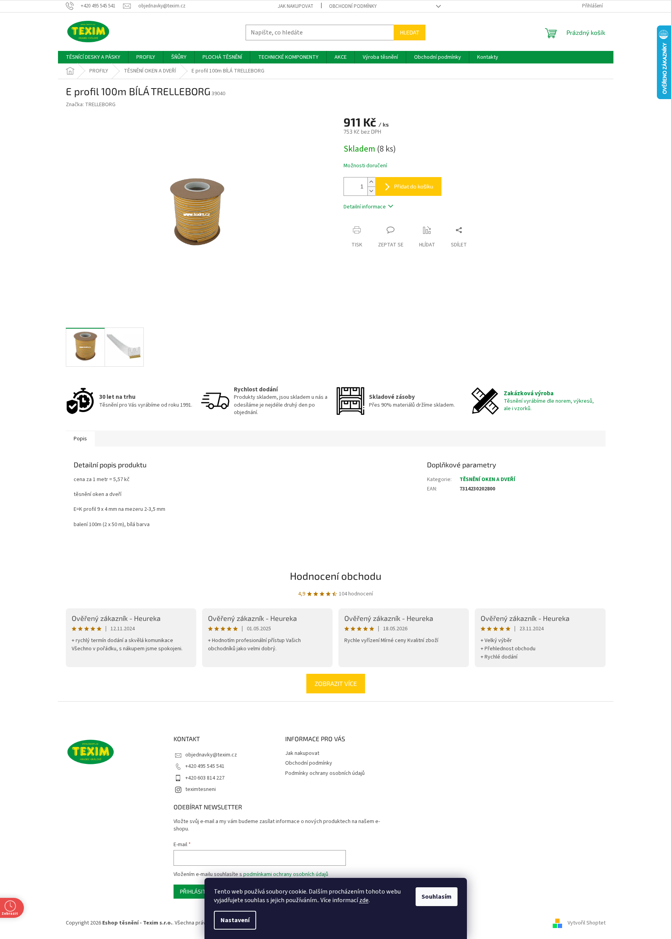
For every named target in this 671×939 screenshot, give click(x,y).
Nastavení (235, 920)
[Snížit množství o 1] (371, 190)
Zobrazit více (336, 683)
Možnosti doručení (365, 166)
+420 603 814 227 (204, 778)
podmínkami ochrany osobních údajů (285, 874)
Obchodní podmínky (353, 6)
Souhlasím (436, 896)
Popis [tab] (80, 439)
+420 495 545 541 (204, 766)
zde (364, 900)
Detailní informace (365, 207)
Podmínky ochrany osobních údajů (325, 773)
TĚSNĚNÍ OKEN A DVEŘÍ (487, 479)
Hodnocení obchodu (336, 576)
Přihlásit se (196, 891)
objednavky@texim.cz (211, 755)
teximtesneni (200, 789)
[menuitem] (93, 57)
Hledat (409, 32)
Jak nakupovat (295, 6)
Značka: (91, 105)
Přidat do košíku (413, 186)
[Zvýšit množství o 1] (371, 181)
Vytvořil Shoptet (587, 923)
